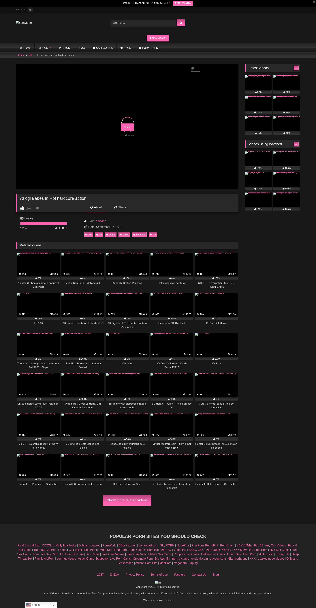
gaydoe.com (218, 558)
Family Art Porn (44, 558)
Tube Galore (137, 549)
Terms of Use (159, 574)
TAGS (127, 47)
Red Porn (120, 549)
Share (122, 207)
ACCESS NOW (183, 3)
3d (100, 234)
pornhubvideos (67, 558)
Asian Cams (86, 558)
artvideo (101, 221)
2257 (100, 574)
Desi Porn (249, 554)
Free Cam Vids (136, 554)
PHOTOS (64, 47)
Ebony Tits (282, 554)
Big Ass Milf (162, 558)
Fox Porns (91, 549)
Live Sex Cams (279, 549)
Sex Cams (92, 554)
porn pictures (180, 558)
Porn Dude (213, 549)
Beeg (62, 549)
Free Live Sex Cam (45, 554)
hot (154, 234)
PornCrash (227, 545)
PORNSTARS (150, 47)
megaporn (180, 563)
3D (30, 55)
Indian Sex (234, 554)
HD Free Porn (258, 549)
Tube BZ (39, 549)
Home (27, 47)
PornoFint (211, 545)
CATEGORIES (104, 47)
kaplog (193, 563)
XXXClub (48, 545)
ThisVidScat (158, 38)
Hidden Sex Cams (213, 554)
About (97, 207)
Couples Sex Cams (186, 554)
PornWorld (109, 545)
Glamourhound (237, 558)
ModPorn (165, 563)
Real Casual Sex (29, 545)
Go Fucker (75, 549)
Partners (179, 574)
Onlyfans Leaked (89, 545)
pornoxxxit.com (148, 545)
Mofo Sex (106, 549)
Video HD (180, 549)
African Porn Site (146, 563)
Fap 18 (258, 545)
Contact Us (199, 574)
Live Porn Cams (120, 558)
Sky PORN (167, 545)
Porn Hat (153, 549)
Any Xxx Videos (275, 545)
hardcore (140, 234)
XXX (253, 558)
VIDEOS (43, 47)
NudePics (183, 545)
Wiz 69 (226, 549)
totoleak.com (199, 558)
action (112, 234)
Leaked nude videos (271, 558)
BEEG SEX (196, 549)
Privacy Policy (135, 574)
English (36, 604)
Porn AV (166, 549)
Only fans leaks (66, 545)
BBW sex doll (127, 545)
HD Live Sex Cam (72, 554)
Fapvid (292, 545)
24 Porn (52, 549)
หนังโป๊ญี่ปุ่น (244, 545)
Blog (216, 574)
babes (126, 234)
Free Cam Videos (112, 554)
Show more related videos (127, 500)
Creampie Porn (143, 558)
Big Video (25, 549)
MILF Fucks (266, 554)
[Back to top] (305, 597)
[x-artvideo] (24, 23)
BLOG (81, 47)
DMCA (114, 574)
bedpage (102, 558)
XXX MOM (240, 549)
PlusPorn (198, 545)
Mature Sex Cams (160, 554)
